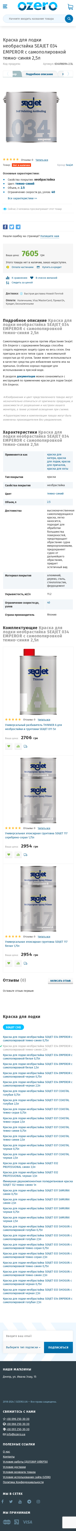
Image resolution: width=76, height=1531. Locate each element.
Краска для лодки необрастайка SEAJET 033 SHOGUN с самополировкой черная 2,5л (37, 1291)
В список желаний (46, 278)
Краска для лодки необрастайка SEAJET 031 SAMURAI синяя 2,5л (36, 1201)
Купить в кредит (52, 267)
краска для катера (54, 456)
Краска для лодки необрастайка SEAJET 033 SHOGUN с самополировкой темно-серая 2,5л (37, 1255)
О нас (6, 1452)
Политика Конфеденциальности (23, 1482)
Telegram (29, 1501)
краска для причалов (58, 463)
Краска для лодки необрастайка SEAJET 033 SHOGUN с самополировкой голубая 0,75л (37, 1228)
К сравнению (19, 278)
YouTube (20, 1501)
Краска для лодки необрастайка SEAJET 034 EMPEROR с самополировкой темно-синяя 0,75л (37, 1038)
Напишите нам (49, 236)
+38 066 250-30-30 (17, 1424)
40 (53, 191)
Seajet (69, 165)
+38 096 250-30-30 (17, 1419)
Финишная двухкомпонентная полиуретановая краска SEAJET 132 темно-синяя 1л (38, 1183)
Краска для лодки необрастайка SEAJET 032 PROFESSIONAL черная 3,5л (30, 1174)
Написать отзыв (60, 980)
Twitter (11, 1501)
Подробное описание (39, 74)
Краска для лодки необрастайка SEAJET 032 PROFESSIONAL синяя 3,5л (30, 1165)
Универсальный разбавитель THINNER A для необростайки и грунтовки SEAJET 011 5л (33, 727)
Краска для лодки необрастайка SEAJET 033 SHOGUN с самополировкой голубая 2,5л (37, 1237)
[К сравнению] (18, 746)
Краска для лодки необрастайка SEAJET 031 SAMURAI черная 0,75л (36, 1210)
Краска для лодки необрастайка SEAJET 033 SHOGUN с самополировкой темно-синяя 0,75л (37, 1264)
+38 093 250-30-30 (17, 1429)
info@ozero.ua (15, 1434)
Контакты (9, 1457)
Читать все (42, 160)
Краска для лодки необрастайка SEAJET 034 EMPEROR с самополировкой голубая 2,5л (37, 1300)
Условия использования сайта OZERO (27, 1477)
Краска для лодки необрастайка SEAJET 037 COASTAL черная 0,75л (36, 1147)
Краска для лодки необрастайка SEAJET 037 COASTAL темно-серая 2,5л (36, 1120)
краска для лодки (56, 459)
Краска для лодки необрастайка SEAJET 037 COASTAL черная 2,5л (36, 1156)
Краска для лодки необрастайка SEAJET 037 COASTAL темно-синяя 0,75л (36, 1129)
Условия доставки (14, 1467)
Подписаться (58, 1347)
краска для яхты (57, 469)
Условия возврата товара (19, 1472)
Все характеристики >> (22, 198)
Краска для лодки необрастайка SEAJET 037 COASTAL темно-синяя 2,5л (36, 1138)
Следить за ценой (22, 282)
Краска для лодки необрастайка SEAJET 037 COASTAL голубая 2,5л (36, 1102)
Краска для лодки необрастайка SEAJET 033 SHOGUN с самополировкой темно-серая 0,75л (37, 1246)
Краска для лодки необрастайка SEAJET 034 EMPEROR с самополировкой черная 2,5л (37, 1083)
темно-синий (24, 183)
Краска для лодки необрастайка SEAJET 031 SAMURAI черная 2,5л (36, 1219)
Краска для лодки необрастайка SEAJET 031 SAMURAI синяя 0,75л (36, 1192)
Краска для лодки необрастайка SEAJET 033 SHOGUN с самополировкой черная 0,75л (37, 1282)
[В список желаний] (8, 746)
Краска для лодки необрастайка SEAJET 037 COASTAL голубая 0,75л (36, 1092)
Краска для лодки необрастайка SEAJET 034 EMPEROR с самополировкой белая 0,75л (37, 1056)
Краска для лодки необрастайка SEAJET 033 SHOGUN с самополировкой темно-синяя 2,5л (37, 1273)
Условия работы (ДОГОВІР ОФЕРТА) (25, 1462)
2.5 (23, 187)
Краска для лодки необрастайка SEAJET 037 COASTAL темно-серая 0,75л (36, 1111)
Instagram (38, 1501)
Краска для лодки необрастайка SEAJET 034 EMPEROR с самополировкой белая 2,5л (37, 1065)
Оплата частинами (23, 267)
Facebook (2, 1501)
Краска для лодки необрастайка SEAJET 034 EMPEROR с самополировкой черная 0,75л (37, 1075)
